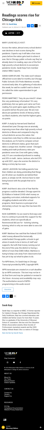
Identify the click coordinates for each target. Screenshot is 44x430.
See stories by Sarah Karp (12, 333)
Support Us (8, 396)
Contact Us (8, 393)
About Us (7, 377)
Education (7, 289)
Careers (7, 394)
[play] (3, 427)
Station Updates (9, 382)
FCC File (7, 406)
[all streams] (41, 427)
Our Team (7, 379)
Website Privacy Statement (13, 410)
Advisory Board (9, 381)
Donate (37, 3)
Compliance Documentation (13, 408)
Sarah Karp (13, 24)
